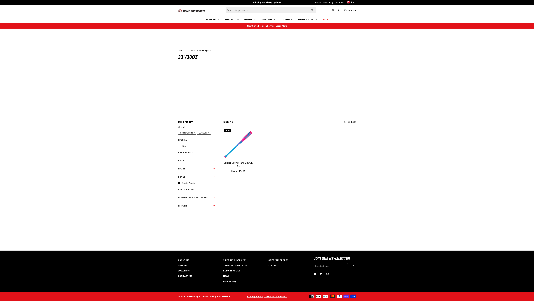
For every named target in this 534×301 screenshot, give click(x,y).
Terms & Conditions (235, 265)
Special (182, 140)
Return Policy (231, 270)
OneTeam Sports (278, 260)
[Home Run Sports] (191, 10)
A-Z (232, 122)
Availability (185, 152)
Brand (182, 177)
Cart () (351, 10)
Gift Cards (340, 2)
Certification (186, 189)
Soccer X (273, 265)
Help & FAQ (229, 281)
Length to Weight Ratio (193, 197)
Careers (182, 265)
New (184, 146)
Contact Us (185, 276)
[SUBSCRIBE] (352, 266)
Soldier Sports (186, 132)
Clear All (181, 127)
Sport (181, 168)
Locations (184, 270)
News (226, 276)
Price (181, 160)
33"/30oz (190, 50)
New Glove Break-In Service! (267, 26)
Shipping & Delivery (234, 260)
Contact (317, 2)
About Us (183, 260)
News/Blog (328, 2)
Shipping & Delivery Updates (267, 2)
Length (182, 205)
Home (181, 50)
